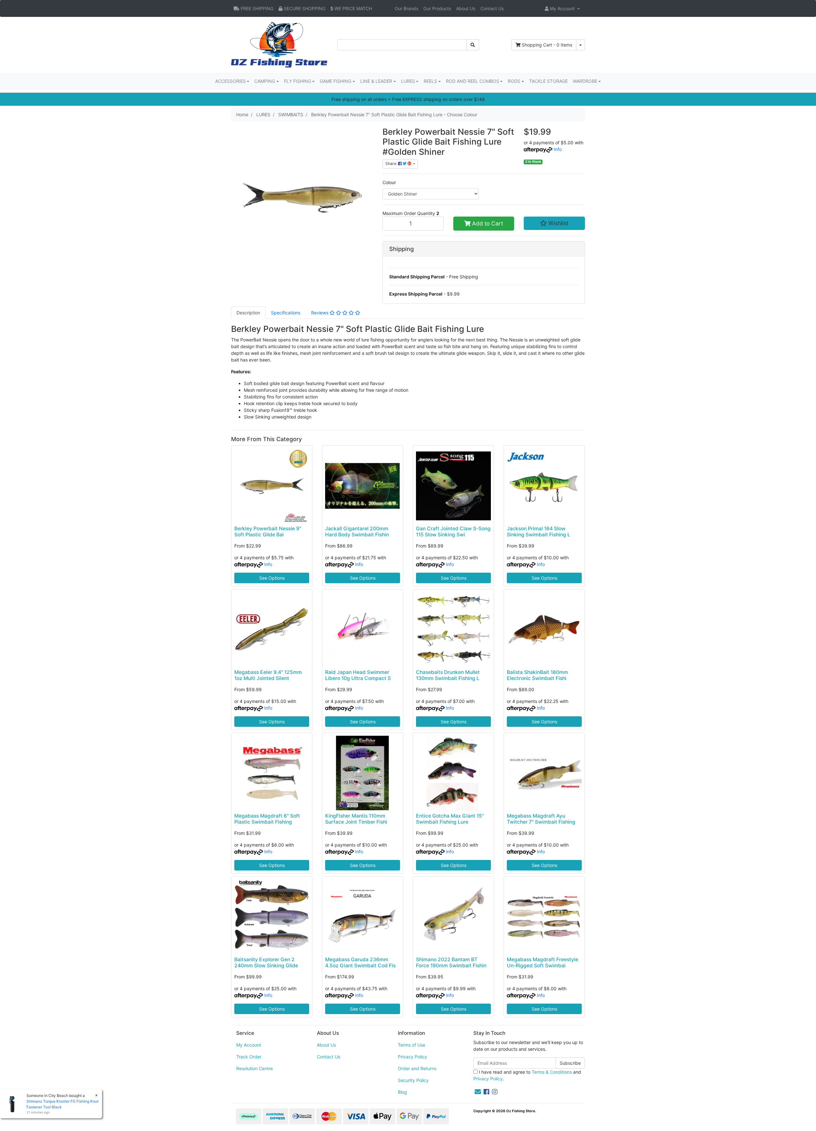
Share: (391, 163)
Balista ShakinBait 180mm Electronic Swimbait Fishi (537, 675)
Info (558, 149)
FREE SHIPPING (256, 8)
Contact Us (492, 8)
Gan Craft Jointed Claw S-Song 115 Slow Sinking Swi (453, 532)
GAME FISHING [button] (335, 81)
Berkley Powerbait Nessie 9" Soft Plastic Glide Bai (267, 532)
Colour (389, 182)
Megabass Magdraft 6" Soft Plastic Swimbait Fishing (267, 819)
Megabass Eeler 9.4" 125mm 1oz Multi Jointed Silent (268, 675)
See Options (272, 578)
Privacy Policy (412, 1056)
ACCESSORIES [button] (230, 81)
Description (248, 312)
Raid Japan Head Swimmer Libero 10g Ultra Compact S (358, 675)
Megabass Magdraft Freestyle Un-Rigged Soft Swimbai (542, 962)
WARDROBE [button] (585, 81)
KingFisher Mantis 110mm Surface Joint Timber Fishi (356, 819)
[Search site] (472, 44)
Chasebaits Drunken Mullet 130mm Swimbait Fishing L (448, 675)
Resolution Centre (254, 1068)
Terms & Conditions (552, 1072)
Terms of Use (411, 1045)
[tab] (248, 312)
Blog (402, 1092)
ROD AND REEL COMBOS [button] (472, 81)
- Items (547, 44)
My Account (248, 1045)
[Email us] (478, 1092)
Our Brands (406, 8)
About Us (465, 8)
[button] (562, 8)
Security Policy (413, 1080)
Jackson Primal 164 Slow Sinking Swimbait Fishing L (538, 532)
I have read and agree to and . (527, 1075)
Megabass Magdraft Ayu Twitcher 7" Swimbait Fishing (541, 819)
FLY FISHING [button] (297, 81)
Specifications (285, 312)
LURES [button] (408, 81)
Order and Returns (417, 1068)
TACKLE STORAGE (548, 81)
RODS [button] (514, 81)
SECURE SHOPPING (303, 8)
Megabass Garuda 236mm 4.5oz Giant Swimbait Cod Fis (360, 962)
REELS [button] (430, 81)
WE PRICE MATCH (352, 8)
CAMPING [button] (264, 81)
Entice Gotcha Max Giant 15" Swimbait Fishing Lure (450, 819)
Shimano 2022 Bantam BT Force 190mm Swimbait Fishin (451, 962)
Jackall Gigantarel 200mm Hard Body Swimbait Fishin (357, 532)
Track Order (248, 1056)
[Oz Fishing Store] (279, 44)
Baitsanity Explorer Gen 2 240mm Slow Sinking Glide (266, 962)
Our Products (437, 8)
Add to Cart (486, 223)
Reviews (320, 312)
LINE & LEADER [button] (376, 81)
